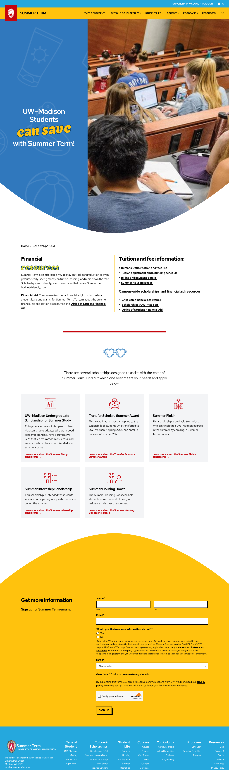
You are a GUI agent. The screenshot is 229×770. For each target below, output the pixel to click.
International (71, 759)
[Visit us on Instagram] (223, 3)
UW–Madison (70, 750)
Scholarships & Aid (98, 750)
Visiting (73, 755)
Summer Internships (124, 765)
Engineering (168, 759)
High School (71, 763)
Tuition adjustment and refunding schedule (149, 273)
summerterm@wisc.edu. (136, 674)
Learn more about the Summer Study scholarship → (46, 455)
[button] (223, 13)
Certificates (143, 755)
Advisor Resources (219, 761)
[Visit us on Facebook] (219, 3)
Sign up (104, 710)
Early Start (196, 746)
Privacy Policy (217, 767)
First (98, 609)
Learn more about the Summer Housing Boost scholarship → (111, 511)
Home (25, 246)
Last (155, 609)
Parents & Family (219, 753)
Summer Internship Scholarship (98, 761)
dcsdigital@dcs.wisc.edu (17, 767)
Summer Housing (126, 753)
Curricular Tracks (166, 746)
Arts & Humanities (165, 750)
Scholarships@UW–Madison (140, 304)
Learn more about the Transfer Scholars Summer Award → (112, 455)
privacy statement (176, 647)
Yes (102, 633)
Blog (222, 746)
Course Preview (145, 748)
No (101, 637)
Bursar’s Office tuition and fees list (144, 268)
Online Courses (145, 761)
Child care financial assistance (141, 300)
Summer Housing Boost (137, 282)
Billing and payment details (139, 277)
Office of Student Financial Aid (142, 309)
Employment (124, 759)
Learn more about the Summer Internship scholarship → (49, 511)
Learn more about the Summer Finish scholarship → (174, 455)
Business (170, 755)
